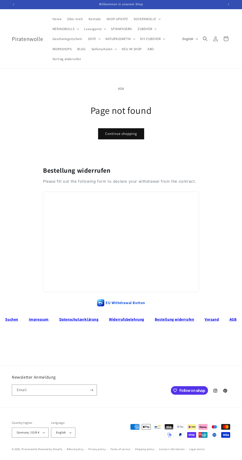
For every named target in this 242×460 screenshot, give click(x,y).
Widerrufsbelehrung (126, 319)
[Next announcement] (228, 4)
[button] (147, 19)
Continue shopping (121, 133)
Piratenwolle (29, 449)
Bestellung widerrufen (174, 319)
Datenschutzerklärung (79, 319)
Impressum (39, 319)
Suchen (11, 319)
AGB (233, 319)
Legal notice (196, 449)
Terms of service (120, 449)
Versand (212, 319)
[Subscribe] (91, 390)
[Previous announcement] (13, 4)
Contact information (172, 449)
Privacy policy (97, 449)
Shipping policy (145, 449)
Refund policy (75, 449)
